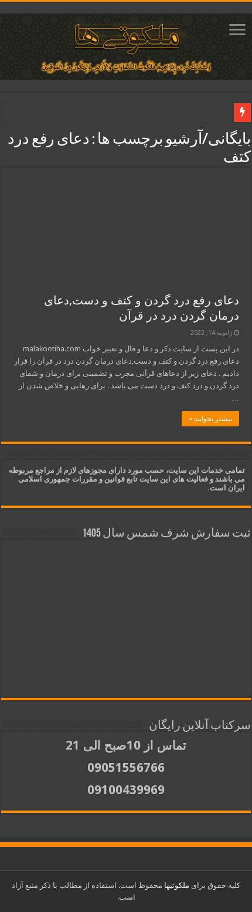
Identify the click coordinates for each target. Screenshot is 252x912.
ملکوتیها (175, 885)
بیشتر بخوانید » (210, 419)
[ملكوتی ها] (126, 44)
